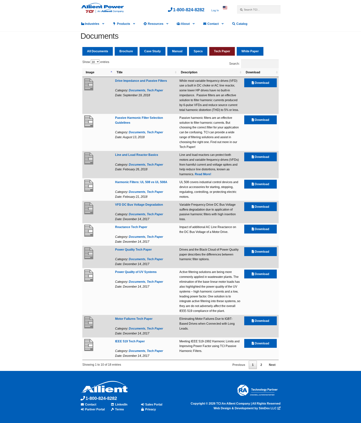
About (185, 23)
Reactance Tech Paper (131, 227)
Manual (177, 51)
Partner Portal (94, 409)
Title (120, 72)
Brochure (126, 51)
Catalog (241, 23)
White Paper (250, 51)
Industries (91, 23)
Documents (137, 90)
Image (90, 72)
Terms (119, 409)
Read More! (203, 174)
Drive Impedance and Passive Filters (141, 80)
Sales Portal (153, 404)
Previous (238, 364)
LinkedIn (120, 404)
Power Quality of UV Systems (136, 272)
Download (253, 72)
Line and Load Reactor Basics (136, 154)
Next (272, 364)
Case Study (152, 51)
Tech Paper (222, 51)
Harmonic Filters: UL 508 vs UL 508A (141, 182)
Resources (155, 23)
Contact (213, 23)
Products (123, 23)
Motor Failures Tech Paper (133, 318)
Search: (234, 63)
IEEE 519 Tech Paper (130, 341)
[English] (225, 7)
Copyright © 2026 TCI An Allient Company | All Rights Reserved (236, 403)
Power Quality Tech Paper (133, 249)
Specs (198, 51)
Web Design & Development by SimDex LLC (245, 408)
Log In (215, 10)
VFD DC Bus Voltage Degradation (139, 204)
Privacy (150, 409)
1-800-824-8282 (188, 9)
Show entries (95, 62)
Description (189, 72)
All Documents (97, 51)
